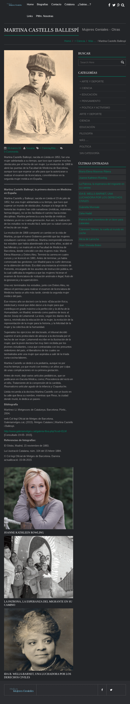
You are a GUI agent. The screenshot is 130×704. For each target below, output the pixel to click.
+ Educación (88, 94)
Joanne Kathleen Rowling (93, 177)
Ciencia (85, 120)
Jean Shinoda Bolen (90, 245)
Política (85, 146)
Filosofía (86, 133)
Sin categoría (89, 153)
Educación (87, 127)
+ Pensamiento (90, 101)
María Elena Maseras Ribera (95, 171)
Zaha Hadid (85, 213)
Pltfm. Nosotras (44, 16)
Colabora (69, 4)
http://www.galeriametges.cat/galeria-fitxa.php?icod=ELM (35, 431)
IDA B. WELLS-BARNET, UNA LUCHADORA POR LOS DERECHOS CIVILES (100, 197)
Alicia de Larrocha (89, 239)
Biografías (42, 4)
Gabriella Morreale (89, 207)
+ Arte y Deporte (92, 81)
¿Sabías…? (84, 4)
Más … (84, 140)
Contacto (56, 4)
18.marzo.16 (14, 148)
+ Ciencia (79, 40)
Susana (30, 148)
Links (30, 16)
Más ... (92, 40)
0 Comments (11, 151)
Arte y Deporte (91, 114)
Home (30, 4)
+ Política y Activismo (95, 107)
